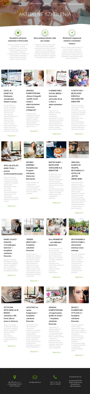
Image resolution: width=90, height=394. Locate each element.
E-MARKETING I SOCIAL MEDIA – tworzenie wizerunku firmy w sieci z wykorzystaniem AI (56, 99)
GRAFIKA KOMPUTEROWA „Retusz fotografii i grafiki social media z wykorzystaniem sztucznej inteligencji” (33, 100)
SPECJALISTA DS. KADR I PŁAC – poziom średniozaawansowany (13, 169)
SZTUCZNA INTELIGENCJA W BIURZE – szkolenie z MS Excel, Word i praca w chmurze (11, 314)
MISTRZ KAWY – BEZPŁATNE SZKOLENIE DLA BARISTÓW (56, 166)
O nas (55, 3)
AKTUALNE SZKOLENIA (76, 3)
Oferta (47, 3)
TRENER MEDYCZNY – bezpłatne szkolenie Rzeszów (32, 245)
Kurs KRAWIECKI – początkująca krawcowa (56, 242)
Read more (11, 135)
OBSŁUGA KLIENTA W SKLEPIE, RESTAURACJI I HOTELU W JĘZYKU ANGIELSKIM (77, 170)
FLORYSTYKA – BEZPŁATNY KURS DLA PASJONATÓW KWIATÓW (77, 96)
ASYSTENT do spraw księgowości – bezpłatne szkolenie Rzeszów (32, 314)
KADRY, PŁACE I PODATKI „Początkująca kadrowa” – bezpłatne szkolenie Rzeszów (10, 247)
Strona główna (35, 3)
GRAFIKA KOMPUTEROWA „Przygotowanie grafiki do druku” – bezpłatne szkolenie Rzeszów (56, 315)
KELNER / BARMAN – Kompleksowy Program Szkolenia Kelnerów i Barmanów (32, 170)
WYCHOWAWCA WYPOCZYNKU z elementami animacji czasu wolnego (78, 245)
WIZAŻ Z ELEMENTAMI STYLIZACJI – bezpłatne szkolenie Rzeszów (77, 314)
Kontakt (63, 3)
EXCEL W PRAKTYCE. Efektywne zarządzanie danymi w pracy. (10, 96)
